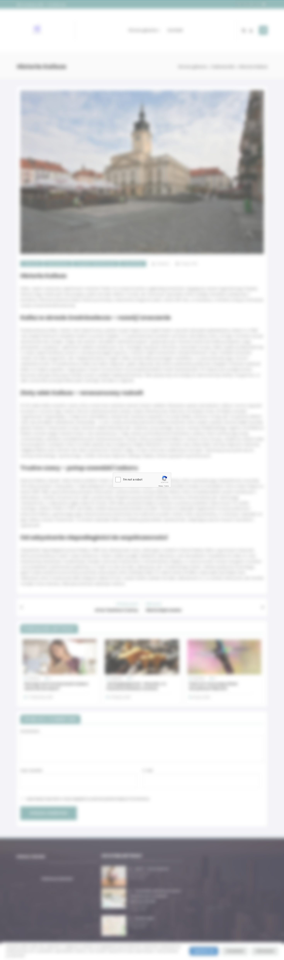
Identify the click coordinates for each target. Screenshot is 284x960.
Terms (166, 486)
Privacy (160, 486)
